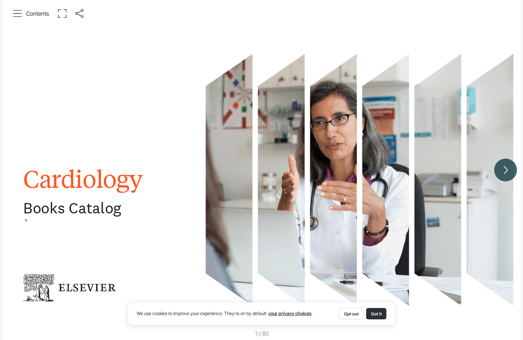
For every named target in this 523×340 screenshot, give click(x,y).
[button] (31, 14)
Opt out (351, 314)
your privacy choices (290, 313)
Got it (376, 314)
